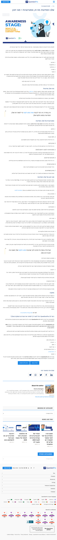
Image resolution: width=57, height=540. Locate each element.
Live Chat (21, 468)
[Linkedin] (51, 375)
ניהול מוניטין (51, 351)
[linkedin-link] (28, 468)
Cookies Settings (10, 534)
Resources (52, 479)
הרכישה (31, 91)
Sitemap (30, 534)
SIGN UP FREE (6, 1)
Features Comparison (50, 485)
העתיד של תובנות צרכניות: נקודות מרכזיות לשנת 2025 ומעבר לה (34, 438)
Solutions (53, 488)
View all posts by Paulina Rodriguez (44, 396)
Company (53, 491)
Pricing (53, 482)
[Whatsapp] (35, 375)
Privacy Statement (24, 534)
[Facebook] (46, 375)
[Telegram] (30, 375)
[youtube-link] (26, 468)
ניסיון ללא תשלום (24, 363)
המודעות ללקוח (18, 190)
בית (53, 6)
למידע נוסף (34, 363)
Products (53, 476)
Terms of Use (17, 534)
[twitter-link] (31, 468)
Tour (54, 473)
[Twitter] (41, 375)
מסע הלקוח (22, 250)
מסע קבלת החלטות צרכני (26, 312)
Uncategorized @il (45, 6)
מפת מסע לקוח (28, 113)
